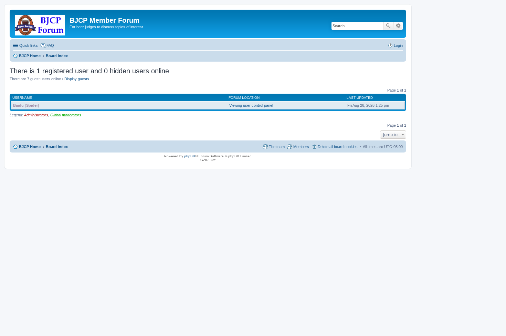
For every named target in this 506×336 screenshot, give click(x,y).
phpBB (189, 156)
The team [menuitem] (277, 147)
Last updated (360, 97)
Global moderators (65, 115)
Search (388, 26)
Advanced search (398, 26)
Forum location (244, 97)
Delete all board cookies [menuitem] (338, 147)
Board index (57, 147)
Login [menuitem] (398, 45)
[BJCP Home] (40, 23)
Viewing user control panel (251, 105)
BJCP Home (30, 147)
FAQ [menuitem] (50, 45)
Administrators (36, 115)
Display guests (76, 79)
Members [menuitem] (301, 147)
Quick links (28, 45)
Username (22, 97)
